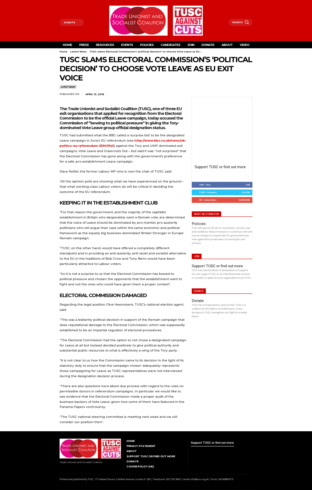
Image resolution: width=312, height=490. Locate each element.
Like (248, 184)
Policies (199, 223)
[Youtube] (71, 3)
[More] (147, 94)
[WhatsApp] (138, 94)
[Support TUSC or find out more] (222, 131)
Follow (245, 192)
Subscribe (244, 200)
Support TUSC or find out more (220, 167)
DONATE (199, 291)
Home (63, 51)
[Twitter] (66, 3)
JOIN (196, 256)
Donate (198, 301)
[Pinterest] (130, 94)
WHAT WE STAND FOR (206, 214)
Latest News (78, 51)
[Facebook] (60, 3)
